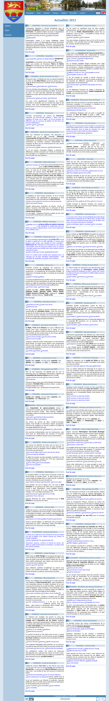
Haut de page (29, 52)
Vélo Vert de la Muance (86, 307)
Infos (38, 13)
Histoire (46, 13)
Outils (7, 30)
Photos (55, 13)
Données (73, 13)
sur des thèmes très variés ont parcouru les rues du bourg (45, 667)
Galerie (7, 25)
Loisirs (82, 13)
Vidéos (63, 13)
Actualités (30, 13)
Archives (8, 35)
